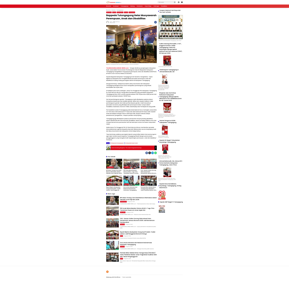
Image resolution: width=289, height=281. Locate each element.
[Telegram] (152, 153)
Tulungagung (132, 12)
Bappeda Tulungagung (117, 143)
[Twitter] (149, 153)
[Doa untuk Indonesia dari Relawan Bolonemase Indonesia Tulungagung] (131, 181)
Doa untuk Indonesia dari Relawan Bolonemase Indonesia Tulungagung (130, 188)
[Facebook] (146, 153)
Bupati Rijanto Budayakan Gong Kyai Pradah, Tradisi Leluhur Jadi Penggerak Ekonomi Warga (113, 188)
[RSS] (107, 272)
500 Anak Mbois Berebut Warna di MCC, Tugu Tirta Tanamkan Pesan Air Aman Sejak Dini (130, 172)
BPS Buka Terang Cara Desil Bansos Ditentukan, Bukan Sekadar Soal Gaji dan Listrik (114, 172)
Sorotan (126, 12)
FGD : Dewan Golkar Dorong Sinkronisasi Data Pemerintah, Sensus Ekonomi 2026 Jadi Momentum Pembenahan (148, 172)
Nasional (126, 184)
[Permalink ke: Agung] (108, 22)
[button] (174, 2)
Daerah (114, 12)
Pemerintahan (120, 12)
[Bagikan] (155, 22)
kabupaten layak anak (132, 143)
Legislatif (144, 167)
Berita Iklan (109, 12)
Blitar (108, 184)
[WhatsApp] (155, 153)
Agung (111, 21)
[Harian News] (113, 2)
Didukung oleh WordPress (113, 277)
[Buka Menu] (182, 2)
